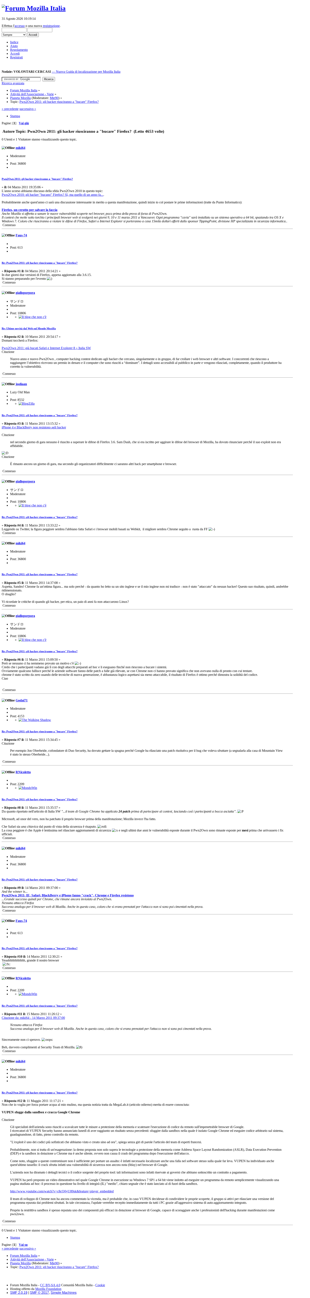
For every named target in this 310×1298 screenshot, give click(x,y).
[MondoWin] (28, 788)
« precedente (10, 109)
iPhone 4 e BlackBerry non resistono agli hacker (34, 427)
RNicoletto (23, 772)
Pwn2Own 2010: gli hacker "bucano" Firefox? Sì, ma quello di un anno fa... (52, 194)
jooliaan (21, 384)
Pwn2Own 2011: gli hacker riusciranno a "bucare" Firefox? (37, 178)
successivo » (27, 109)
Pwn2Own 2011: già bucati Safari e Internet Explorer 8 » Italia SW (46, 348)
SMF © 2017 (39, 1292)
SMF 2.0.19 (18, 1292)
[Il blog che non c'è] (32, 317)
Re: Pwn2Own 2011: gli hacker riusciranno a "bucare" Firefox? (40, 262)
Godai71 (22, 700)
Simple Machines (64, 1292)
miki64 (20, 148)
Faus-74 (21, 235)
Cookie (100, 1285)
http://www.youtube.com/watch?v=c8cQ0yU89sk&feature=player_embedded (62, 1191)
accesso (20, 26)
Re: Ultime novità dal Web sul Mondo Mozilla (29, 328)
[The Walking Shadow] (35, 720)
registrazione (51, 26)
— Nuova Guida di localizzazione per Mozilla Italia (86, 71)
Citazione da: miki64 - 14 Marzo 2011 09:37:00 (33, 1018)
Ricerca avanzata (13, 83)
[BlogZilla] (27, 403)
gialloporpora (25, 292)
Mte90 (54, 98)
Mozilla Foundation (48, 1289)
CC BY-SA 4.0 (50, 1285)
